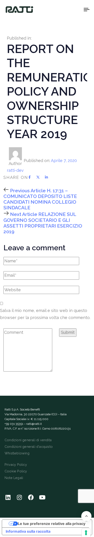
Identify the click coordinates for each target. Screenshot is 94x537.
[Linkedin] (8, 497)
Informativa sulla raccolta (28, 531)
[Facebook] (31, 497)
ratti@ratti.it (34, 424)
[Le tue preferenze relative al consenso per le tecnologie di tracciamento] (86, 532)
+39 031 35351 (14, 424)
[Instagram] (19, 497)
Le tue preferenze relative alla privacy (51, 523)
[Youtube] (42, 497)
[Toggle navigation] (75, 9)
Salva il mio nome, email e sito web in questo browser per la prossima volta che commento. (45, 314)
